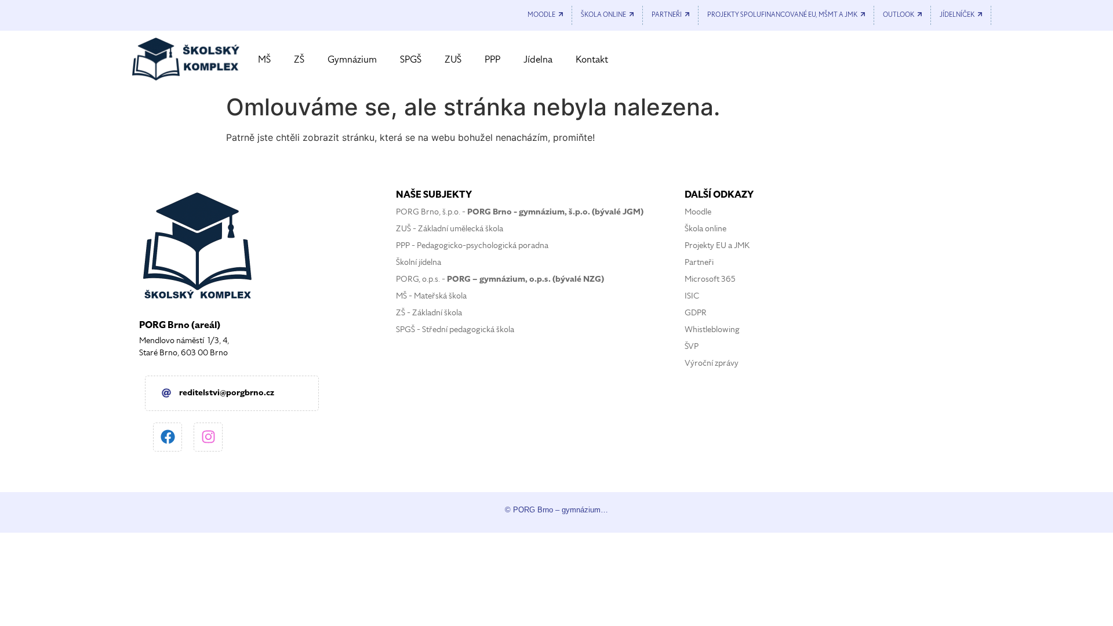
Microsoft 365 (710, 279)
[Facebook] (167, 437)
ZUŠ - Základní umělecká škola (449, 228)
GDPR (696, 312)
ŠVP (692, 346)
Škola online (705, 228)
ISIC (692, 295)
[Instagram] (208, 437)
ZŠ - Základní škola (429, 312)
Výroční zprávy (712, 363)
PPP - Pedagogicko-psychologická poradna (472, 245)
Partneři (699, 262)
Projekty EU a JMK (717, 245)
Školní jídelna (418, 262)
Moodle (698, 211)
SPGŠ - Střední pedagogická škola (455, 329)
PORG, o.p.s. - (500, 279)
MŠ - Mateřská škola (431, 295)
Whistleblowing (712, 329)
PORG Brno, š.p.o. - (519, 211)
